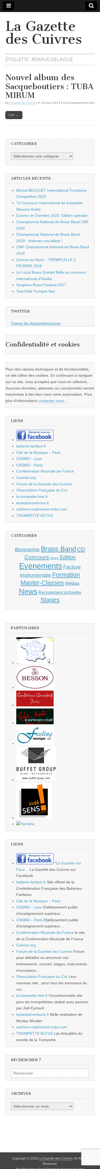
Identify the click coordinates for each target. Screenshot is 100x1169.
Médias (72, 583)
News (28, 592)
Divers (54, 558)
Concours (37, 557)
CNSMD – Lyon (29, 458)
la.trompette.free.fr (32, 496)
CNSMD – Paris (29, 465)
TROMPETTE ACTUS (34, 515)
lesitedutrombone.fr (32, 503)
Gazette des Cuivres (23, 103)
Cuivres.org (26, 477)
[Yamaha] (25, 824)
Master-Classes (42, 582)
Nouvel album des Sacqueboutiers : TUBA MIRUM (49, 86)
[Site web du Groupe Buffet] (36, 779)
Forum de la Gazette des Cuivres (44, 484)
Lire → (14, 115)
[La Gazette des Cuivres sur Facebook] (35, 440)
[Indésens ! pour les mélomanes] (34, 818)
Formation (66, 575)
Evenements (40, 565)
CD (81, 549)
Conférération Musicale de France (45, 471)
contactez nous (51, 401)
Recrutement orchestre (59, 592)
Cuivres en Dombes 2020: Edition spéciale (52, 215)
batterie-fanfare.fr (31, 446)
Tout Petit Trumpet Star (35, 291)
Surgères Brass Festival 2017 (41, 285)
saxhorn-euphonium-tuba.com (41, 509)
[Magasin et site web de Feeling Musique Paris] (35, 743)
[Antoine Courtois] (35, 705)
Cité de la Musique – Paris (38, 452)
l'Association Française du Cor (41, 490)
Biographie (27, 549)
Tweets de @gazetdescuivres (36, 323)
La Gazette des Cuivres (43, 32)
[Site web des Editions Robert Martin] (35, 723)
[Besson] (35, 687)
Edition (68, 557)
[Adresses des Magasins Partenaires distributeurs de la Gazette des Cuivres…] (35, 662)
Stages (50, 599)
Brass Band (58, 549)
